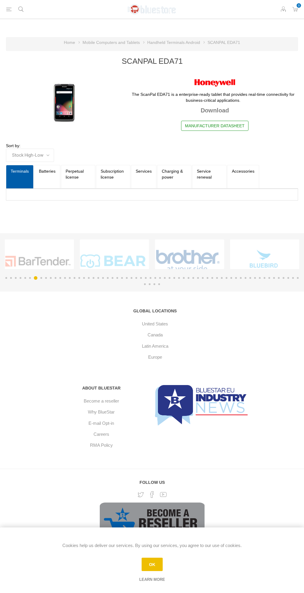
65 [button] (154, 284)
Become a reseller (101, 400)
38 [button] (184, 278)
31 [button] (150, 278)
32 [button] (155, 278)
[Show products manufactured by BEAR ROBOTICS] (113, 261)
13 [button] (65, 278)
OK (152, 564)
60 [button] (288, 278)
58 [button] (279, 278)
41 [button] (198, 278)
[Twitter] (140, 495)
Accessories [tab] (243, 171)
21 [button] (103, 278)
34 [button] (165, 278)
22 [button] (108, 278)
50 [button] (241, 278)
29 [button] (141, 278)
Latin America (155, 346)
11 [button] (55, 278)
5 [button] (25, 278)
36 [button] (174, 278)
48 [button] (231, 278)
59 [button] (283, 278)
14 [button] (70, 278)
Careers (101, 434)
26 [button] (127, 278)
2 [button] (11, 278)
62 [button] (298, 278)
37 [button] (179, 278)
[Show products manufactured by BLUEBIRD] (263, 261)
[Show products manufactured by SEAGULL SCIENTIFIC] (38, 261)
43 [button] (207, 278)
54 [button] (260, 278)
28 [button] (136, 278)
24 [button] (117, 278)
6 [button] (30, 278)
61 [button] (293, 278)
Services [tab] (144, 171)
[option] (39, 254)
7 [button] (35, 278)
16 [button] (79, 278)
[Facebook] (152, 494)
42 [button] (203, 278)
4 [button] (20, 278)
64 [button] (150, 284)
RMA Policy (101, 445)
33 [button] (160, 278)
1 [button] (6, 278)
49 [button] (236, 278)
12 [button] (60, 278)
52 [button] (250, 278)
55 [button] (264, 278)
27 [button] (131, 278)
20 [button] (98, 278)
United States (155, 323)
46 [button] (222, 278)
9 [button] (46, 278)
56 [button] (269, 278)
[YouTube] (163, 494)
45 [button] (217, 278)
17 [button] (84, 278)
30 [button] (146, 278)
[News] (202, 404)
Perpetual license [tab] (75, 174)
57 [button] (274, 278)
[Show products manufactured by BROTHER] (188, 261)
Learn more (152, 579)
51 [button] (245, 278)
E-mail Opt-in (101, 423)
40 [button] (193, 278)
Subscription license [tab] (112, 174)
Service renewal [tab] (204, 174)
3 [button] (16, 278)
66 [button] (159, 284)
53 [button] (255, 278)
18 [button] (89, 278)
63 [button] (145, 284)
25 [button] (122, 278)
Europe (155, 357)
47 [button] (226, 278)
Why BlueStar (101, 411)
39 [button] (188, 278)
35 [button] (169, 278)
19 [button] (93, 278)
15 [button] (74, 278)
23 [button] (112, 278)
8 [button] (41, 278)
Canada (155, 334)
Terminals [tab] (20, 171)
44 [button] (212, 278)
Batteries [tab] (47, 171)
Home (69, 42)
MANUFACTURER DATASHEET (215, 125)
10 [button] (51, 278)
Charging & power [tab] (172, 174)
